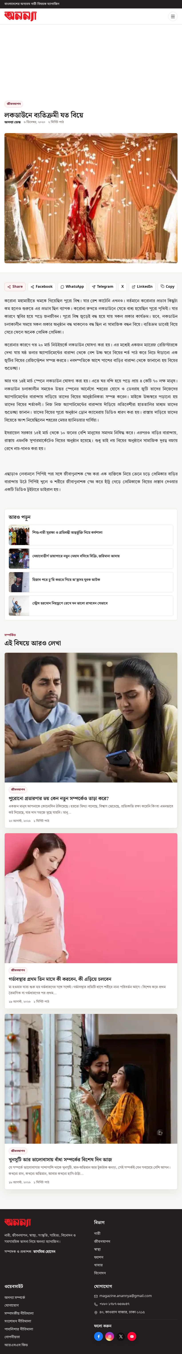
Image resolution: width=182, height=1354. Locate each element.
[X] (120, 1336)
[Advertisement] (91, 67)
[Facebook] (98, 1336)
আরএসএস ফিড (16, 1345)
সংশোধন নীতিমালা (17, 1321)
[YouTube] (131, 1336)
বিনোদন (100, 1273)
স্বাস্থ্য (97, 1249)
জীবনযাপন (14, 104)
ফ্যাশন (98, 1257)
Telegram (105, 286)
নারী (97, 1233)
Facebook (44, 286)
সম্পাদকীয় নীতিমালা (19, 1313)
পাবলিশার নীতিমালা (18, 1329)
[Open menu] (173, 16)
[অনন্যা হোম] (20, 16)
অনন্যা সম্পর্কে (14, 1297)
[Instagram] (109, 1336)
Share (17, 286)
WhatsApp (75, 286)
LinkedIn (145, 286)
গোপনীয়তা (12, 1337)
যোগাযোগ (11, 1305)
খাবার (98, 1265)
